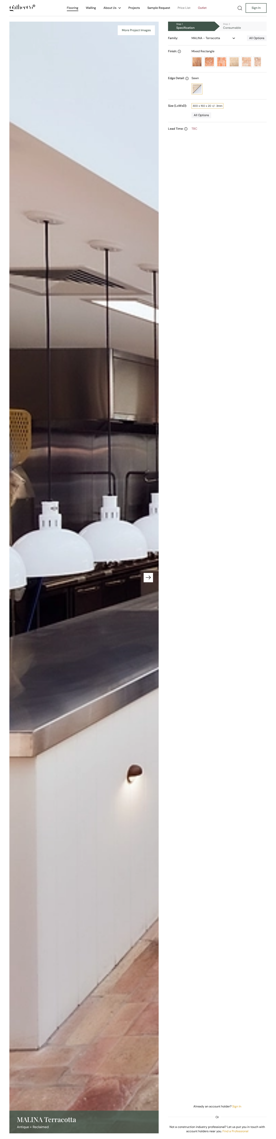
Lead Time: (175, 129)
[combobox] (209, 38)
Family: (173, 38)
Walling (91, 8)
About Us (109, 8)
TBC (194, 129)
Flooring (72, 8)
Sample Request (158, 8)
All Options (256, 38)
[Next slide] (148, 577)
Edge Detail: (176, 78)
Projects (134, 8)
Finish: (172, 51)
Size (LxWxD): (177, 106)
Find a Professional (235, 1131)
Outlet (202, 8)
